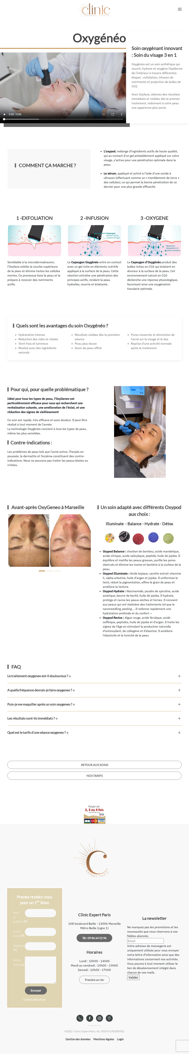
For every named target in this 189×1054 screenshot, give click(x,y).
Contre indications (34, 999)
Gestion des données (78, 1039)
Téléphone (18, 948)
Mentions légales (103, 1039)
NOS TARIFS (95, 775)
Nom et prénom (18, 917)
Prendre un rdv (94, 979)
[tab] (42, 570)
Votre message (18, 962)
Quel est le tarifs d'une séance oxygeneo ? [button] (36, 732)
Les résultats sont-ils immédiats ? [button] (31, 718)
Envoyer (36, 990)
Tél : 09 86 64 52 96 (94, 938)
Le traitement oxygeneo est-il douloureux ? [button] (38, 676)
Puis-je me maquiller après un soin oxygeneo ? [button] (40, 704)
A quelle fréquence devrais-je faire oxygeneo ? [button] (40, 690)
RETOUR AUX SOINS (94, 764)
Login (120, 1039)
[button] (180, 9)
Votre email (18, 933)
